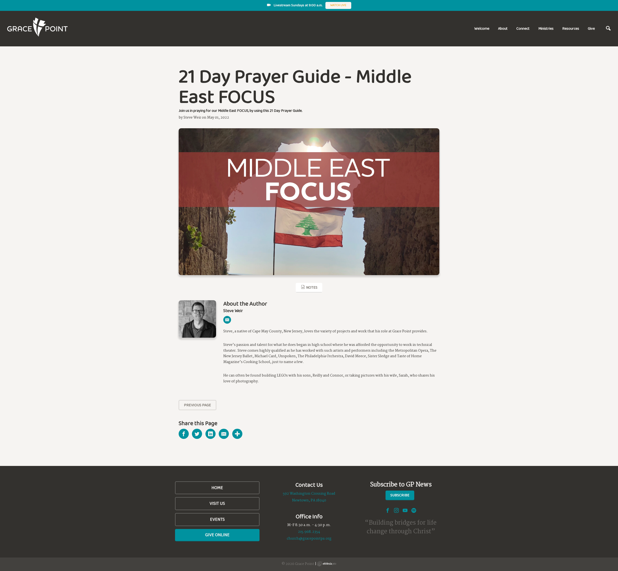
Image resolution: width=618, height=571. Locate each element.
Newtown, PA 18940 (309, 500)
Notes (311, 287)
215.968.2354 (309, 532)
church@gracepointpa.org (309, 539)
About (503, 28)
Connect (523, 28)
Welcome (481, 28)
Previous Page (197, 405)
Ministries (546, 28)
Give (591, 28)
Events (217, 519)
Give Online (217, 535)
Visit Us (217, 503)
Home (217, 488)
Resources (570, 28)
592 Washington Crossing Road (309, 494)
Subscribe (399, 495)
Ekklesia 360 (326, 563)
